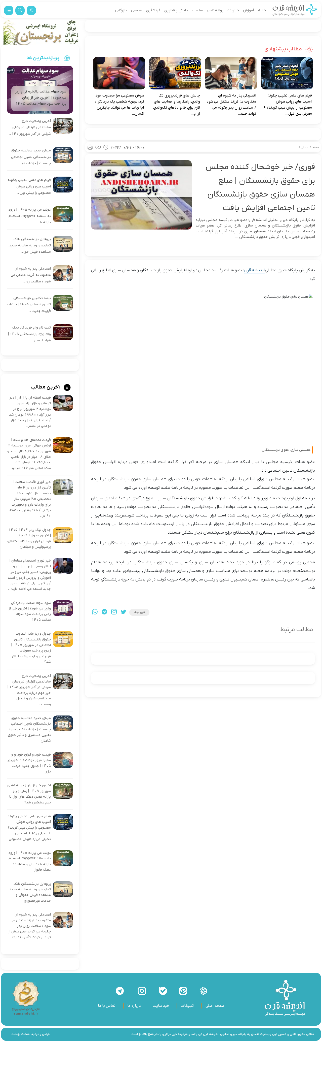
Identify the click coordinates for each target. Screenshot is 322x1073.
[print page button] (90, 147)
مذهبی (136, 10)
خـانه (262, 10)
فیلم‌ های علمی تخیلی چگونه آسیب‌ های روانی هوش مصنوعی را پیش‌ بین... (29, 186)
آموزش (248, 10)
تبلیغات (187, 1005)
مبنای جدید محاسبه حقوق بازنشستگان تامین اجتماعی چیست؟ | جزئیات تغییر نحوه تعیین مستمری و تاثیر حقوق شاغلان (29, 729)
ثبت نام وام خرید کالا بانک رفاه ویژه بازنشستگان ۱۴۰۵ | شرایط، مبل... (29, 334)
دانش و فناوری (176, 10)
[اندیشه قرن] (295, 10)
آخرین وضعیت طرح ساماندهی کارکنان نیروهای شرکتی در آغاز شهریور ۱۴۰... (30, 127)
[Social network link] (203, 991)
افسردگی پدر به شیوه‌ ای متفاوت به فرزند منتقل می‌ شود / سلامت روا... (31, 275)
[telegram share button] (104, 612)
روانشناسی (215, 10)
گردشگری (153, 10)
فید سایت (161, 1005)
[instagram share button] (114, 612)
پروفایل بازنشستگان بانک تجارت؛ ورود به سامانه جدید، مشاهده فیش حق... (30, 245)
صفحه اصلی (310, 147)
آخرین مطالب (46, 387)
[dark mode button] (31, 10)
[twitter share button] (123, 612)
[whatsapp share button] (95, 612)
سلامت (197, 10)
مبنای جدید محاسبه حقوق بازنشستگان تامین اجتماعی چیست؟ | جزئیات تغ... (31, 157)
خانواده (233, 10)
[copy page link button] (98, 147)
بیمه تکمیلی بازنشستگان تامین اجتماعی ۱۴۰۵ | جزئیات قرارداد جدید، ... (29, 304)
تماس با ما (106, 1005)
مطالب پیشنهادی (283, 49)
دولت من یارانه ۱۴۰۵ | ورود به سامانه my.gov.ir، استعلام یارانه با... (30, 216)
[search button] (20, 10)
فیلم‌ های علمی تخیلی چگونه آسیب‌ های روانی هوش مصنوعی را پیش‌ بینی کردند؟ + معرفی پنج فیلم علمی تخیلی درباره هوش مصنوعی (29, 827)
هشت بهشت (21, 1034)
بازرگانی (121, 10)
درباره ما (134, 1005)
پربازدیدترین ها (43, 58)
